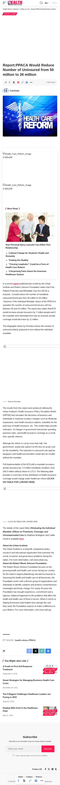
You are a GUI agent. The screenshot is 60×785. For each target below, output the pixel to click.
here (21, 539)
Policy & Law (9, 14)
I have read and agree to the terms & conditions (31, 755)
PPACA (32, 640)
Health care (50, 669)
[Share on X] (14, 82)
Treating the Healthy (18, 260)
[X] (49, 769)
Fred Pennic (14, 91)
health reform (21, 640)
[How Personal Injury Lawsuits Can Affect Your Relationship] (30, 227)
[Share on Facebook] (9, 82)
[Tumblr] (56, 769)
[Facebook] (45, 769)
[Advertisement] (30, 38)
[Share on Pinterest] (18, 82)
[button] (5, 3)
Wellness (49, 672)
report (16, 283)
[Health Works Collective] (15, 3)
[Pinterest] (52, 769)
